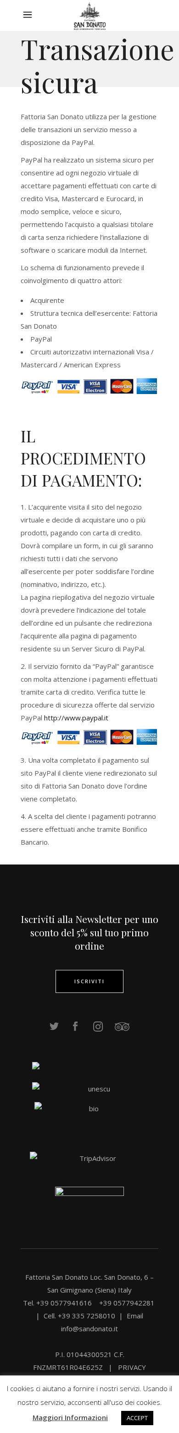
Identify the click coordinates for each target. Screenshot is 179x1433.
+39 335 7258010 (86, 1315)
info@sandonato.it (89, 1328)
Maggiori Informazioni (70, 1417)
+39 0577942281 (127, 1302)
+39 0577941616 (65, 1302)
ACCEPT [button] (137, 1418)
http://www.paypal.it (76, 717)
